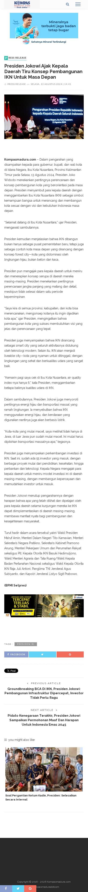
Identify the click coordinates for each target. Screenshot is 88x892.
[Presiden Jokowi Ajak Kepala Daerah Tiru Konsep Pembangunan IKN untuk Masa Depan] (44, 116)
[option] (44, 774)
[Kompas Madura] (22, 4)
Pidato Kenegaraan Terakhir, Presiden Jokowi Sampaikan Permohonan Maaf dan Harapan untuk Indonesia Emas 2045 (44, 720)
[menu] (78, 4)
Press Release (15, 58)
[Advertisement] (44, 629)
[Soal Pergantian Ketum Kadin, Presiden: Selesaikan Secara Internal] (44, 769)
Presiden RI (25, 644)
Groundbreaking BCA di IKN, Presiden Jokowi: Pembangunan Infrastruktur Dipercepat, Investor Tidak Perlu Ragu (44, 693)
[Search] (67, 4)
